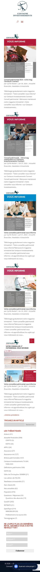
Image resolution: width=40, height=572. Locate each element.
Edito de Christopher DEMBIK (14, 474)
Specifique (8, 509)
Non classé (8, 485)
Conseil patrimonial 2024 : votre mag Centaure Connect (18, 81)
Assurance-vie (9, 454)
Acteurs (6, 434)
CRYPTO (9, 440)
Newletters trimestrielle (20, 86)
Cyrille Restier (12, 84)
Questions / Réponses (12, 495)
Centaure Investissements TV (14, 461)
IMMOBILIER (10, 511)
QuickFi (7, 502)
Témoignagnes (9, 518)
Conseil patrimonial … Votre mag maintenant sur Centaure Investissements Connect (16, 159)
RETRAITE (7, 505)
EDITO (8, 444)
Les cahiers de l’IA (10, 478)
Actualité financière (11, 438)
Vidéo (8, 464)
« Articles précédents (11, 415)
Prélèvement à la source (14, 515)
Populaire (7, 492)
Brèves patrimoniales (12, 458)
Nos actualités (9, 488)
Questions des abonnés (14, 498)
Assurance (8, 451)
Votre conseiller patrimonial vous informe (20, 232)
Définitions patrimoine (12, 467)
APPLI (6, 447)
